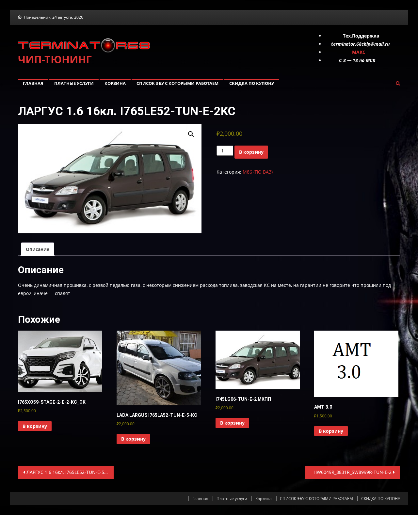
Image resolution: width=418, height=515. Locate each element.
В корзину (251, 152)
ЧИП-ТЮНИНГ (55, 59)
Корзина (115, 83)
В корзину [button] (35, 426)
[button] (191, 134)
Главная (33, 83)
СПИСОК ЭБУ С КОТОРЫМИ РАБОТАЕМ (177, 83)
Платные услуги (74, 83)
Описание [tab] (37, 249)
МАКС (358, 52)
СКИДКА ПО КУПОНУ (251, 83)
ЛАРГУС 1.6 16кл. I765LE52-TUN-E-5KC (68, 472)
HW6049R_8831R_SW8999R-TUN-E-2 (353, 472)
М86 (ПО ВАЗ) (258, 172)
